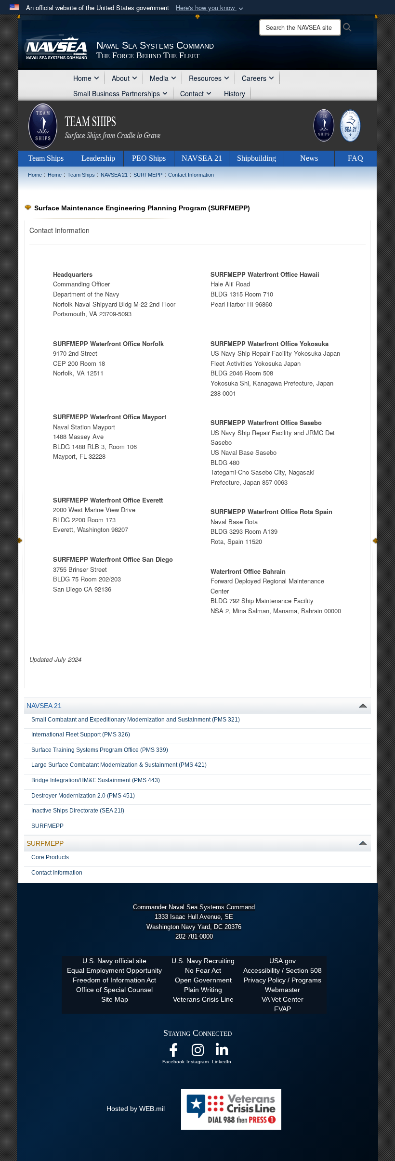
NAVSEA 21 (44, 706)
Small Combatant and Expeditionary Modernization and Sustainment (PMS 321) (135, 719)
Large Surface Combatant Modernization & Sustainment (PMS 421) (119, 764)
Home (82, 78)
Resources (205, 78)
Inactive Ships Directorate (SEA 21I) (77, 810)
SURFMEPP (47, 826)
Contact (192, 93)
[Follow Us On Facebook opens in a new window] (173, 1053)
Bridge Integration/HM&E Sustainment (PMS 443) (95, 780)
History (234, 93)
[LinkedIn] (222, 1053)
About (121, 78)
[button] (210, 8)
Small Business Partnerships (116, 93)
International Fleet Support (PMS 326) (80, 734)
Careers (254, 78)
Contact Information (56, 872)
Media (159, 78)
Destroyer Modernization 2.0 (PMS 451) (83, 795)
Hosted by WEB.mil (135, 1108)
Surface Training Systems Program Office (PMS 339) (99, 750)
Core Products (50, 857)
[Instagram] (197, 1053)
